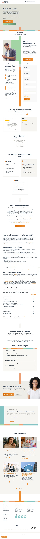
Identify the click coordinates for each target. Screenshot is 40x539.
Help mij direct (7, 21)
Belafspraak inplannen (9, 24)
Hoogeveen (5, 517)
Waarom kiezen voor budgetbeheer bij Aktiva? (14, 368)
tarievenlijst (23, 291)
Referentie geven (18, 511)
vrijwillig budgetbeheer (16, 253)
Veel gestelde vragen (18, 509)
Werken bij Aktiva (30, 511)
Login (25, 1)
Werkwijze (28, 510)
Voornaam (26, 67)
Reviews (24, 34)
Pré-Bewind (5, 509)
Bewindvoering (5, 506)
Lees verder (16, 417)
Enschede (5, 520)
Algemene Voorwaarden (15, 529)
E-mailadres (26, 84)
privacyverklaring (27, 96)
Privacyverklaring (7, 529)
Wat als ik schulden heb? (9, 365)
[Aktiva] (5, 1)
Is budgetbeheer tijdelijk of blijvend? (12, 353)
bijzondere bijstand (8, 281)
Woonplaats (27, 79)
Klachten (16, 510)
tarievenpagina (20, 277)
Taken (15, 34)
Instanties (28, 508)
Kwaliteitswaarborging (30, 509)
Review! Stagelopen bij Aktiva (10, 473)
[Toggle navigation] (36, 1)
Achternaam (27, 73)
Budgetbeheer (19, 34)
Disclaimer (22, 529)
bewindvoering (9, 96)
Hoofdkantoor (5, 516)
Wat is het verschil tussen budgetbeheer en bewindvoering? (16, 355)
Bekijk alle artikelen (20, 488)
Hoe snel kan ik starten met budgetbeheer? (13, 363)
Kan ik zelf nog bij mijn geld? (10, 360)
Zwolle (4, 519)
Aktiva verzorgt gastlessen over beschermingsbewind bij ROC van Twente (28, 474)
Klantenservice (30, 1)
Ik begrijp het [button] (4, 536)
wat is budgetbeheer (30, 54)
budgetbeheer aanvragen (25, 269)
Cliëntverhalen (29, 506)
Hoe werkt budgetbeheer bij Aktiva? (12, 358)
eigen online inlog (27, 218)
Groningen (5, 518)
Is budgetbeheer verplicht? (10, 350)
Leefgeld (16, 508)
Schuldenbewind (6, 510)
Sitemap (26, 529)
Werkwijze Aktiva (12, 267)
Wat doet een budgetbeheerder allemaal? (21, 222)
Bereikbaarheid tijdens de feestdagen (9, 450)
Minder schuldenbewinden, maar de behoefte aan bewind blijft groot (28, 450)
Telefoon (26, 90)
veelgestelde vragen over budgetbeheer (28, 316)
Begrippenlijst (17, 506)
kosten (16, 274)
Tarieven (18, 394)
